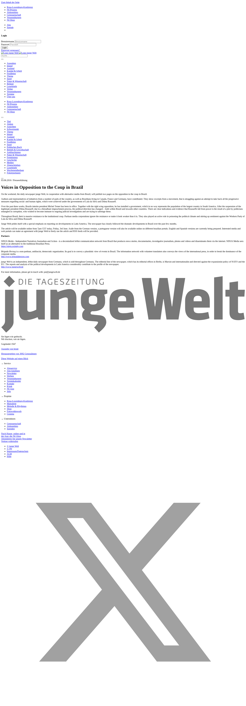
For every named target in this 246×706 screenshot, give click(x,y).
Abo (9, 25)
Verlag (10, 89)
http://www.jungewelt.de (12, 267)
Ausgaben (11, 63)
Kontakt (10, 383)
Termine (10, 94)
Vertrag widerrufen (9, 441)
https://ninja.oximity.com (12, 246)
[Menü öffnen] (2, 59)
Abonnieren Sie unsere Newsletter (16, 439)
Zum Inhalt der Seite (10, 2)
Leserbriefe (12, 86)
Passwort (5, 44)
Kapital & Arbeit (14, 71)
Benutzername (7, 41)
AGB (9, 454)
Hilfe (9, 456)
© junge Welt (13, 446)
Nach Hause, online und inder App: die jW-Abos (13, 434)
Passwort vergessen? (10, 50)
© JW (9, 449)
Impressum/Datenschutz (17, 451)
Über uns (11, 96)
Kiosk (9, 386)
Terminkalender (14, 381)
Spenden (11, 429)
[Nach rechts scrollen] (2, 178)
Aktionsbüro (12, 12)
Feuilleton (11, 73)
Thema (10, 76)
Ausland (10, 68)
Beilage (10, 84)
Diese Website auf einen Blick (14, 358)
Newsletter (12, 373)
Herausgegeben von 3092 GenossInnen (19, 354)
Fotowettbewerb (14, 411)
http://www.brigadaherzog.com (15, 256)
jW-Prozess (12, 10)
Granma (10, 414)
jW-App (10, 389)
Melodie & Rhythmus (16, 406)
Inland (10, 66)
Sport (9, 78)
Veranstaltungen (14, 17)
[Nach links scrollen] (2, 117)
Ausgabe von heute (10, 349)
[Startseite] (18, 53)
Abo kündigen (13, 371)
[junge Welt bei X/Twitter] (123, 703)
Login (4, 48)
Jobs (9, 391)
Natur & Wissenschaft (16, 81)
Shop (9, 409)
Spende (10, 27)
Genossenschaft (14, 15)
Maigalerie (11, 403)
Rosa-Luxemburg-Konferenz (20, 7)
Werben (10, 376)
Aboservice (12, 368)
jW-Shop (11, 20)
